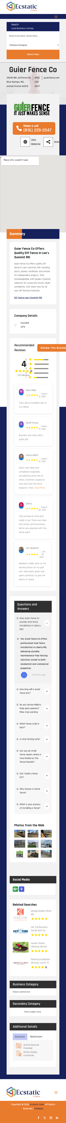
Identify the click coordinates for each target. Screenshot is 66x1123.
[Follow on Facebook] (38, 1117)
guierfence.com (51, 77)
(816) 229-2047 (37, 82)
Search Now (33, 54)
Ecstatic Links (37, 1104)
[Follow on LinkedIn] (56, 1117)
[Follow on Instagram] (50, 1117)
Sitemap (38, 1108)
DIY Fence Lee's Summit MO (28, 297)
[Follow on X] (44, 1117)
